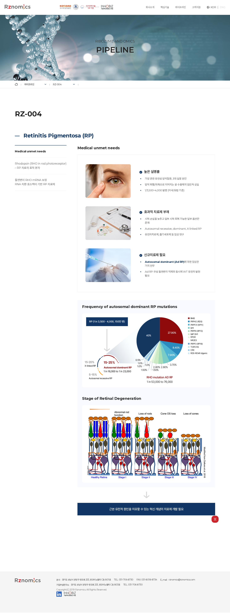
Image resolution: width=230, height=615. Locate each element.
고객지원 (196, 7)
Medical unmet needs (30, 151)
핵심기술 (165, 7)
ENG (222, 7)
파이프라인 (180, 7)
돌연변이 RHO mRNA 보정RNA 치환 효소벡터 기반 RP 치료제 (35, 182)
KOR (213, 7)
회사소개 (150, 7)
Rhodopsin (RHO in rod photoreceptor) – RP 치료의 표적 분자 (40, 166)
